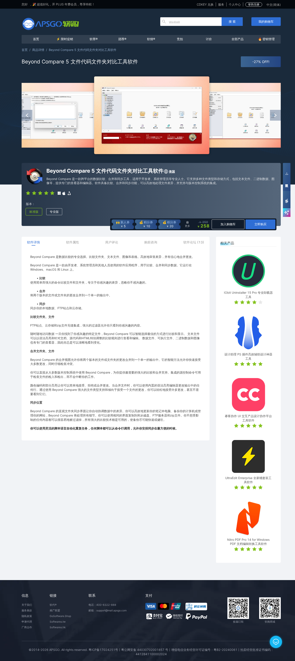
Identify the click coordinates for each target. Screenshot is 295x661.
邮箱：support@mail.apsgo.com (108, 610)
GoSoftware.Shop (60, 616)
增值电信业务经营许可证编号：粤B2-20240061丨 (205, 650)
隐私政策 (27, 616)
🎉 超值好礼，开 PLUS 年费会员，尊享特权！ (63, 4)
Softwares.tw (58, 621)
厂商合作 (27, 627)
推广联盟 (55, 610)
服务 (221, 4)
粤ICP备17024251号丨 (105, 650)
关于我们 (27, 604)
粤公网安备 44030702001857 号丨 (146, 650)
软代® (53, 604)
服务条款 (27, 610)
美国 (172, 171)
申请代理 (27, 621)
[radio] (28, 192)
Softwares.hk (58, 627)
